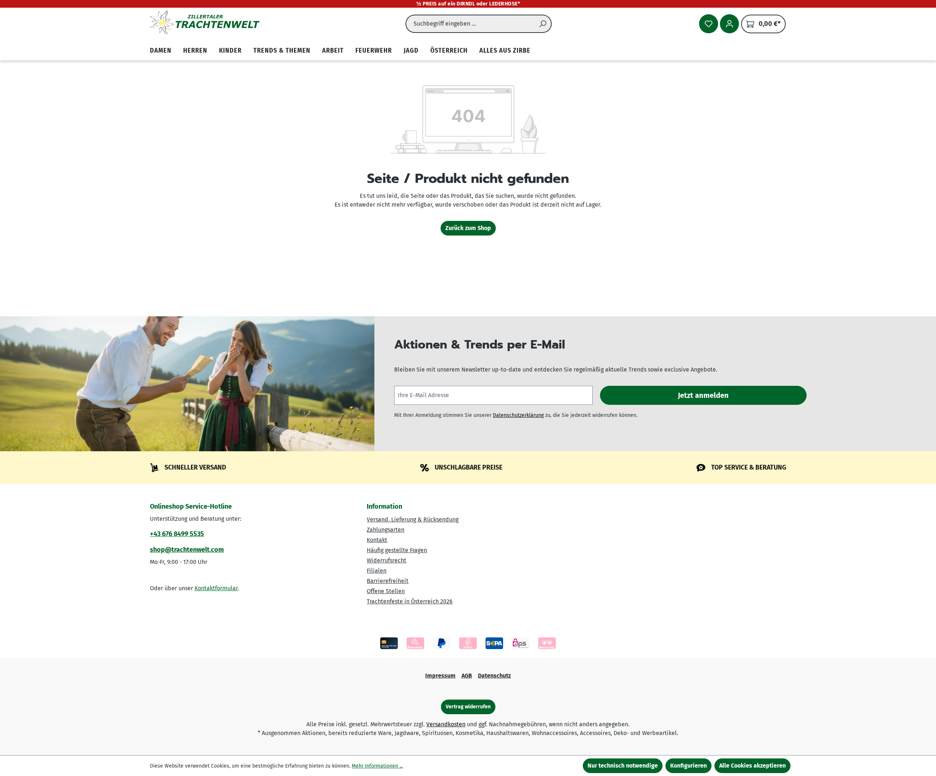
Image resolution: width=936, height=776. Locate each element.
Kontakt (377, 539)
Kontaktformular (216, 588)
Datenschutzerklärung (518, 415)
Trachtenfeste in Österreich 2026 (410, 601)
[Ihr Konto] (729, 23)
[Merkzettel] (708, 23)
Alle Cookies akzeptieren (752, 765)
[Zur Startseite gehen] (205, 22)
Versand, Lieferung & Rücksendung (412, 519)
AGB (466, 675)
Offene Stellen (386, 591)
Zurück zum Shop (468, 228)
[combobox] (470, 24)
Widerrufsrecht (386, 560)
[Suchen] (543, 24)
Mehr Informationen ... (377, 766)
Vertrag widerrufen (468, 707)
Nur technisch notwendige (623, 765)
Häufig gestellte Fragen (397, 550)
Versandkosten (445, 724)
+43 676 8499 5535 (177, 534)
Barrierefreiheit (387, 580)
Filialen (376, 570)
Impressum (440, 675)
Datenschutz (494, 675)
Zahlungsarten (385, 529)
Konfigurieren (688, 765)
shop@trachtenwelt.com (187, 550)
